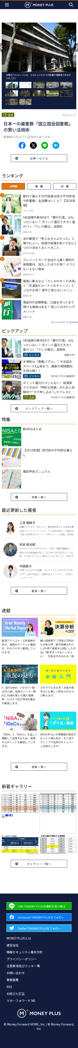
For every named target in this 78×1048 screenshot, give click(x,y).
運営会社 (12, 945)
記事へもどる (39, 158)
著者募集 (12, 980)
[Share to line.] (44, 145)
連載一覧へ (39, 767)
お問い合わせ (15, 973)
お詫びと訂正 (15, 993)
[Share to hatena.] (55, 145)
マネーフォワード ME (21, 1000)
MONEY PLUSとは (18, 938)
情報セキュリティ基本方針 (24, 952)
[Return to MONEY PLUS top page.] (39, 4)
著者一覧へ (39, 591)
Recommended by (59, 322)
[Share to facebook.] (22, 145)
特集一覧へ (39, 497)
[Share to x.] (33, 145)
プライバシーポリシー (21, 959)
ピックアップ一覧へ (39, 408)
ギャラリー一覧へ (39, 864)
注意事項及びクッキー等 (23, 966)
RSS (9, 987)
